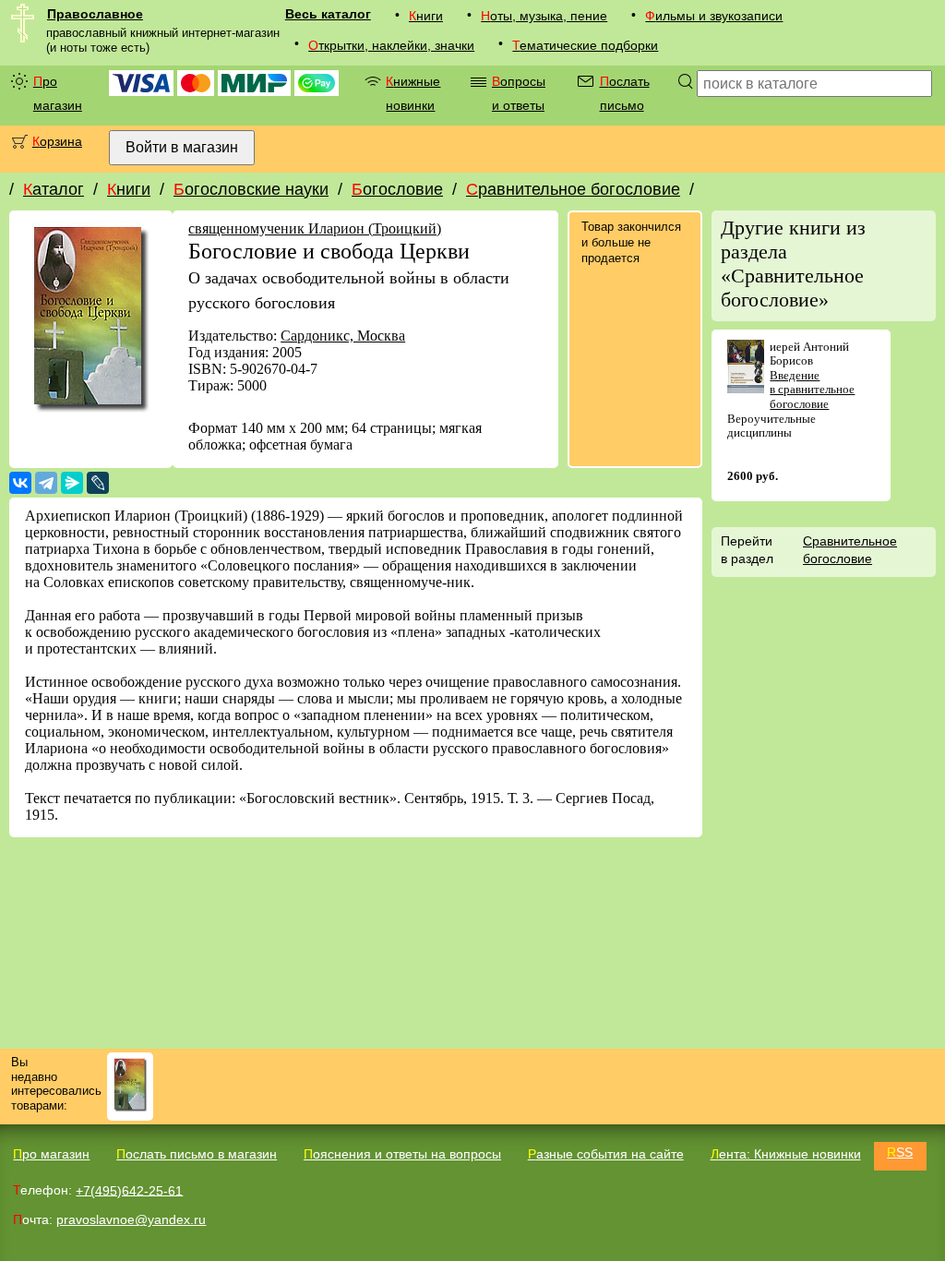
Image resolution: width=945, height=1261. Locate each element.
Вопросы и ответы (518, 93)
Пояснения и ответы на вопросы (402, 1154)
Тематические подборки (585, 45)
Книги (426, 15)
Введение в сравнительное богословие (812, 389)
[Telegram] (46, 483)
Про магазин (57, 93)
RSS (900, 1152)
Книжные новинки (413, 93)
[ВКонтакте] (20, 483)
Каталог (53, 189)
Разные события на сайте (606, 1154)
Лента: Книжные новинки (786, 1154)
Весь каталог (328, 13)
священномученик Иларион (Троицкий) (314, 228)
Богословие (397, 189)
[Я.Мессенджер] (72, 483)
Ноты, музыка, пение (544, 15)
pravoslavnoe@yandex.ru (131, 1219)
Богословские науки (251, 189)
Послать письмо (625, 93)
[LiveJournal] (98, 483)
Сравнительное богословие (573, 189)
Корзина (57, 141)
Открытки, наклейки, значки (391, 45)
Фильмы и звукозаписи (714, 15)
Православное (95, 13)
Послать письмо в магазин (196, 1154)
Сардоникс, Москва (343, 335)
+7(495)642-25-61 (129, 1190)
